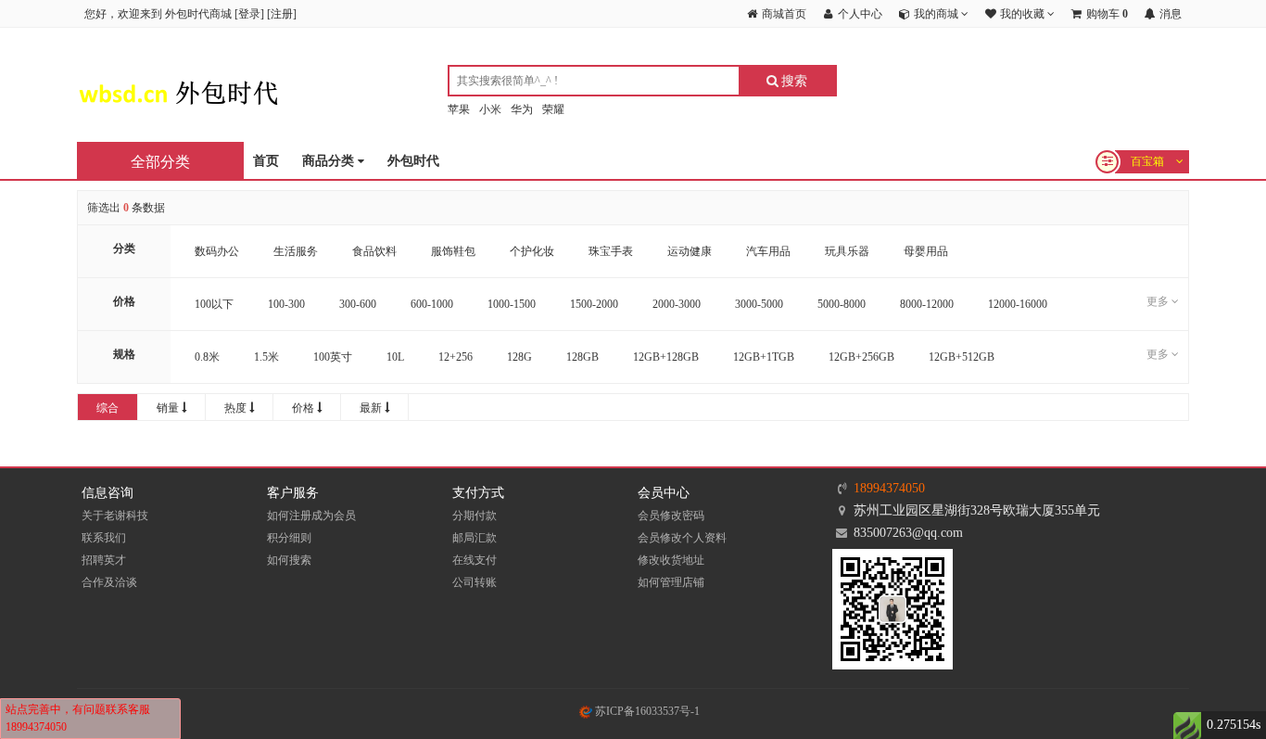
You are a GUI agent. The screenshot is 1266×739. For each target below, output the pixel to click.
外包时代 (413, 161)
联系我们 (104, 537)
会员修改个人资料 (682, 537)
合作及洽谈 (109, 582)
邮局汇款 (474, 537)
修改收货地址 (671, 560)
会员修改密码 (671, 515)
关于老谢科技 (115, 515)
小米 (490, 109)
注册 (282, 13)
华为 (522, 109)
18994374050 (889, 488)
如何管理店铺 (671, 582)
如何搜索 (289, 560)
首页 (266, 161)
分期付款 (474, 515)
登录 (249, 13)
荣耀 (553, 109)
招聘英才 (104, 560)
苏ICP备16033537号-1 (646, 711)
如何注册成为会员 (311, 515)
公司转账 (474, 582)
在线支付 (474, 560)
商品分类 (330, 161)
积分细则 (289, 537)
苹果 (459, 109)
